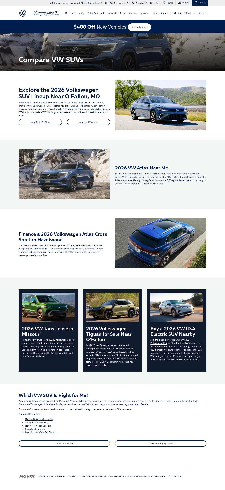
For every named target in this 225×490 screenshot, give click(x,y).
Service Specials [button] (128, 12)
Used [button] (81, 12)
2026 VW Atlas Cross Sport (35, 245)
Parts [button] (154, 12)
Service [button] (144, 12)
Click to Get (139, 27)
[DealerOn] (27, 476)
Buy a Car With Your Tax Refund (40, 432)
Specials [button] (112, 12)
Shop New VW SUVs (40, 122)
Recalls (178, 476)
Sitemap (69, 476)
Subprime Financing (35, 428)
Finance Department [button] (171, 12)
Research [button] (202, 12)
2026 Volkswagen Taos (61, 339)
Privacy (77, 476)
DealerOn (60, 476)
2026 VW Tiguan (98, 345)
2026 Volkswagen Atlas (130, 173)
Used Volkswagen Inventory (39, 419)
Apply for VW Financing (36, 422)
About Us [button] (189, 12)
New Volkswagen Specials (38, 425)
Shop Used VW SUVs (88, 122)
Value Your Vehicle (64, 443)
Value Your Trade (96, 12)
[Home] (66, 13)
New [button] (73, 12)
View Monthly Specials (161, 443)
